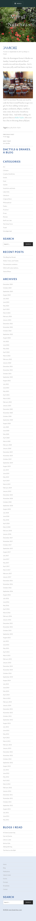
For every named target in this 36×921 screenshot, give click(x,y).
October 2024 (7, 288)
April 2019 (6, 480)
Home (4, 864)
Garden (5, 184)
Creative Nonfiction (9, 174)
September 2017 (8, 548)
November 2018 (8, 498)
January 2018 (7, 534)
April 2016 (6, 609)
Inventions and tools (9, 188)
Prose (5, 213)
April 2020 (6, 438)
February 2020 (7, 445)
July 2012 (6, 770)
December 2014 (8, 666)
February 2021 (7, 402)
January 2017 (7, 577)
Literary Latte (7, 840)
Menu (19, 3)
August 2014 (7, 680)
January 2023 (7, 320)
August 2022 (7, 338)
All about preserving (9, 832)
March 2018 (6, 527)
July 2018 (6, 513)
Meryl (25, 52)
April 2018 (6, 523)
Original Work (7, 199)
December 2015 (8, 623)
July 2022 (6, 341)
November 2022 (8, 327)
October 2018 (7, 502)
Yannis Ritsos (7, 271)
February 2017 (7, 573)
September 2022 (8, 334)
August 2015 (7, 637)
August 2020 (7, 423)
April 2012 (6, 780)
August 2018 (7, 509)
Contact (5, 889)
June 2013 (6, 730)
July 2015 (6, 641)
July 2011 (6, 812)
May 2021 (6, 391)
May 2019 (6, 477)
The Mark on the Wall (9, 850)
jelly (11, 128)
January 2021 (7, 405)
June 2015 (6, 645)
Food (5, 54)
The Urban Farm (8, 224)
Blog (4, 868)
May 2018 (6, 520)
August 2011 (7, 809)
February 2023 (7, 316)
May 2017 (6, 563)
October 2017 (7, 545)
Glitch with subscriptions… (11, 268)
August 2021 (7, 380)
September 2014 (8, 677)
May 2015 (6, 648)
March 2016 (6, 612)
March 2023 (6, 313)
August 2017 (7, 552)
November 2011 (8, 798)
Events (5, 177)
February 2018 (7, 530)
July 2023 (6, 298)
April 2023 (6, 309)
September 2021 (8, 377)
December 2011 (8, 795)
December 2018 (8, 495)
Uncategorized (7, 231)
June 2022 (6, 345)
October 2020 (7, 416)
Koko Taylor (19, 117)
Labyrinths (6, 192)
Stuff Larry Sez (7, 220)
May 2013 (6, 734)
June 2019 (6, 473)
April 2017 (6, 566)
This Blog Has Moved (9, 257)
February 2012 (7, 787)
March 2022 (6, 356)
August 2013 (7, 723)
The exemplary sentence (10, 264)
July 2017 (6, 555)
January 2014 (7, 705)
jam (8, 128)
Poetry (5, 206)
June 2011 (6, 816)
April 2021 (6, 395)
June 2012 (6, 773)
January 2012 (7, 791)
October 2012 (7, 759)
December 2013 (8, 709)
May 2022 (6, 348)
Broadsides (6, 886)
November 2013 (8, 712)
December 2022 (8, 323)
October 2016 (7, 588)
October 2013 (7, 716)
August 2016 (7, 595)
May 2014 (6, 691)
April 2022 (6, 352)
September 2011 (8, 805)
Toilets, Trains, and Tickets (10, 261)
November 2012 (8, 755)
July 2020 (6, 427)
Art (4, 167)
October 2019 (7, 459)
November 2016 (8, 584)
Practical (5, 209)
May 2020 (6, 434)
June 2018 (6, 516)
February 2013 (7, 745)
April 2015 (6, 652)
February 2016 (7, 616)
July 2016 (6, 598)
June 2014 (6, 687)
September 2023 (8, 291)
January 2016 (7, 620)
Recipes (5, 217)
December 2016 (8, 580)
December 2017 (8, 538)
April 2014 (6, 695)
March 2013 (6, 741)
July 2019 (6, 470)
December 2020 (8, 409)
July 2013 (6, 727)
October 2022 (7, 331)
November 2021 (8, 370)
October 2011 (7, 802)
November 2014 (8, 670)
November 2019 (8, 455)
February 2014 (7, 702)
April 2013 (6, 737)
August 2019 (7, 466)
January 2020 (7, 448)
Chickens (6, 170)
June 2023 (6, 302)
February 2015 (7, 659)
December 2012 (8, 752)
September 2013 (8, 720)
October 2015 (7, 630)
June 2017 (6, 559)
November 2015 (8, 627)
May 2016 (6, 605)
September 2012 (8, 762)
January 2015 (7, 662)
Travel (5, 227)
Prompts (5, 882)
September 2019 (8, 463)
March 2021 (6, 398)
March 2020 (6, 441)
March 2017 (6, 570)
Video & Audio (7, 875)
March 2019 (6, 484)
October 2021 (7, 373)
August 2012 (7, 766)
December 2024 (8, 284)
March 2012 (6, 784)
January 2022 (7, 363)
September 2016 (8, 591)
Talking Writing (7, 847)
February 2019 (7, 488)
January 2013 (7, 748)
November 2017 (8, 541)
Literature (6, 195)
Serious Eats (6, 843)
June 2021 (6, 388)
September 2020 (8, 420)
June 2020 (6, 430)
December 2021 (8, 366)
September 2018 (8, 505)
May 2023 (6, 306)
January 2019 (7, 491)
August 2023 (7, 295)
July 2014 (6, 684)
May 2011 (6, 820)
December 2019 (8, 452)
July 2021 (6, 384)
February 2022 (7, 359)
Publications (6, 871)
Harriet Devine (7, 836)
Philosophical (7, 202)
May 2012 (6, 777)
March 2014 (6, 698)
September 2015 (8, 634)
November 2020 (8, 413)
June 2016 (6, 602)
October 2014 (7, 673)
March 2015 (6, 655)
